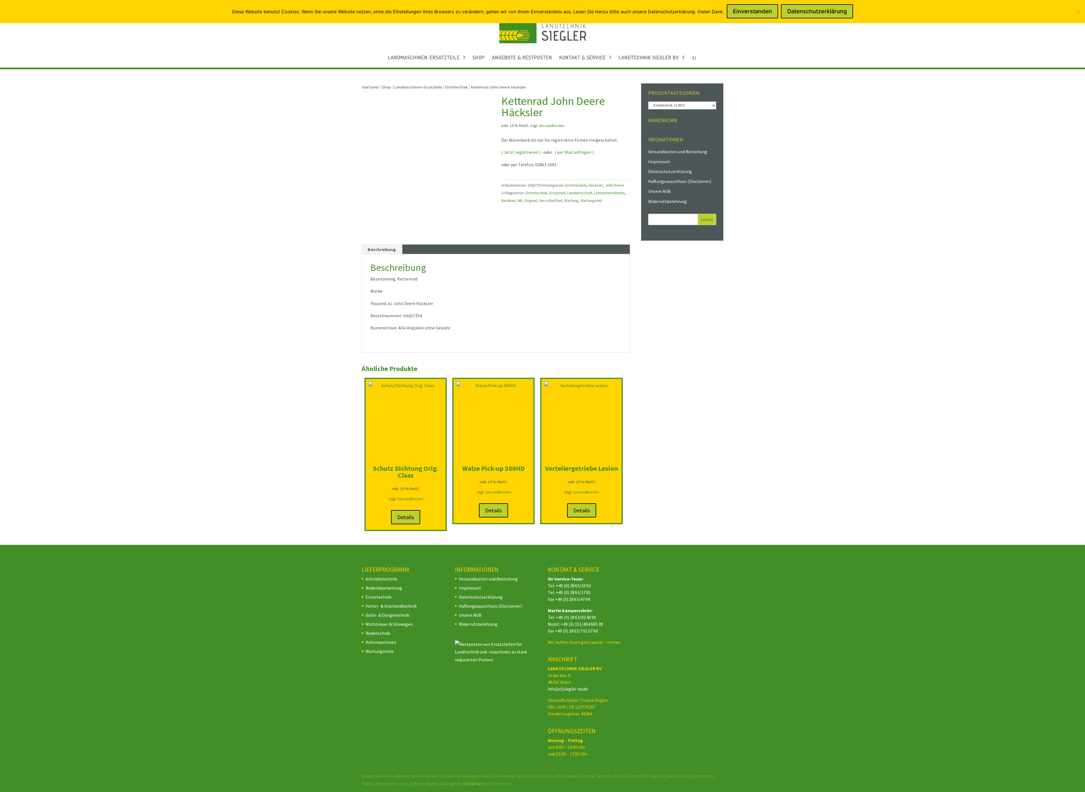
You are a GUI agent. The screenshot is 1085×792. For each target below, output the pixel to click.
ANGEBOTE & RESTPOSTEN (522, 58)
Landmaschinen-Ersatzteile (418, 87)
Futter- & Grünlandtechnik (391, 606)
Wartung (571, 200)
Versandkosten (552, 125)
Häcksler (596, 185)
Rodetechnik (378, 633)
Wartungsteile (380, 651)
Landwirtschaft (579, 192)
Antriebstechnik (381, 579)
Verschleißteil (550, 200)
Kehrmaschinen (381, 642)
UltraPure (473, 783)
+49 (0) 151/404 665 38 (582, 624)
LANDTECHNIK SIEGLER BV (649, 58)
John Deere (614, 185)
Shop (386, 87)
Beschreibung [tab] (382, 249)
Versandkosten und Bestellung (677, 151)
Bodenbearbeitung (384, 588)
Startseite (370, 87)
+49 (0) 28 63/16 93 (573, 585)
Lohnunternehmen (609, 192)
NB (520, 200)
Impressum (659, 161)
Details (405, 517)
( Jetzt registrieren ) (521, 152)
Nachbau (508, 200)
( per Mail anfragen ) (574, 152)
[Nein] (1078, 11)
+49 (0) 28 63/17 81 (573, 592)
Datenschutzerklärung (670, 171)
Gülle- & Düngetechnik (387, 615)
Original (530, 200)
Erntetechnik (456, 87)
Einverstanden (752, 11)
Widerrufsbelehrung (667, 201)
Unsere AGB (659, 191)
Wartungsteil (591, 200)
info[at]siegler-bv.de (568, 689)
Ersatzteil (557, 192)
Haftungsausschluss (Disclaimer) (679, 181)
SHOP (478, 58)
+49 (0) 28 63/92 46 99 (576, 617)
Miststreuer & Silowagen (389, 624)
